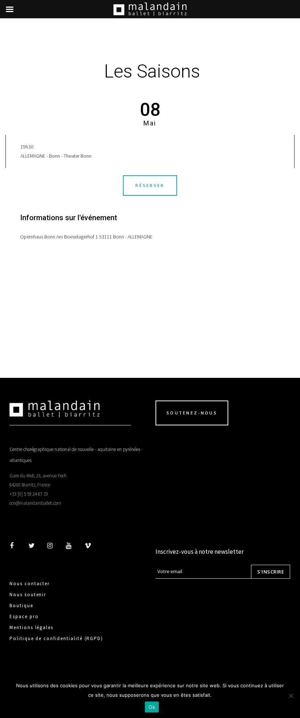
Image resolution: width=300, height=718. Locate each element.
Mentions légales (31, 627)
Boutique (21, 605)
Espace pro (24, 616)
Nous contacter (30, 583)
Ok (152, 707)
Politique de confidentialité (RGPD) (56, 638)
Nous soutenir (28, 594)
